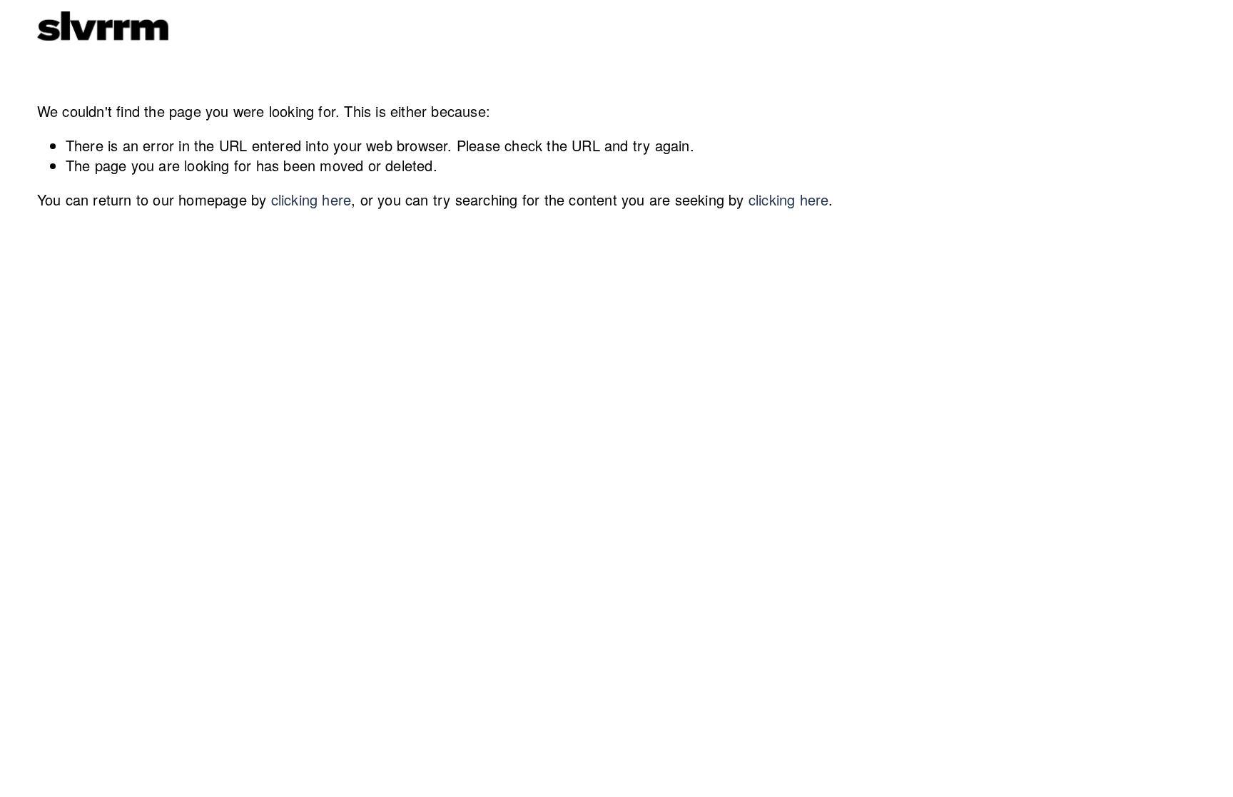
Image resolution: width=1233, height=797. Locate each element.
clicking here (311, 199)
